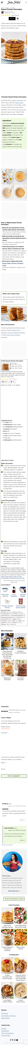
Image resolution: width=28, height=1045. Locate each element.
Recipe (12, 18)
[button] (2, 15)
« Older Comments (7, 845)
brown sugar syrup (8, 263)
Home (2, 7)
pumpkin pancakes (17, 100)
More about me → (14, 891)
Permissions (5, 1031)
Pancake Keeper (23, 595)
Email (3, 769)
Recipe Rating (5, 726)
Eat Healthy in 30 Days (8, 1016)
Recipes (7, 7)
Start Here (4, 1013)
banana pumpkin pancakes (16, 332)
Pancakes (12, 7)
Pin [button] (13, 382)
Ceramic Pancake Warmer (7, 606)
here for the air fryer (17, 578)
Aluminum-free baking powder (20, 606)
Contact (4, 1028)
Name (3, 762)
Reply (22, 820)
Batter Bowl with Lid (5, 595)
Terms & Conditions (7, 1033)
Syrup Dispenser (14, 595)
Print (5, 382)
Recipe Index (5, 1018)
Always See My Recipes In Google (14, 898)
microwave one (21, 110)
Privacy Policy (5, 1035)
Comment (4, 733)
